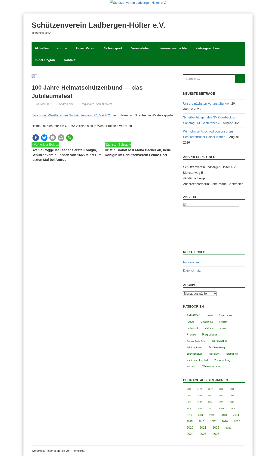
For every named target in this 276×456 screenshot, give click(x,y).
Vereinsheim (231, 354)
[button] (35, 137)
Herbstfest (192, 328)
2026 (216, 434)
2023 (228, 427)
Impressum (191, 262)
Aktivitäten (194, 315)
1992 (210, 396)
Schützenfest (104, 104)
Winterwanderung (211, 366)
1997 (199, 402)
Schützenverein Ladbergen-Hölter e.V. (98, 25)
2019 (237, 421)
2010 (189, 415)
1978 (210, 389)
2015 (190, 421)
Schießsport (113, 48)
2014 (236, 415)
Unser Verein (85, 48)
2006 (199, 409)
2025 (203, 434)
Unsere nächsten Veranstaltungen (206, 103)
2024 (190, 433)
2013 (224, 415)
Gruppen (223, 322)
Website (191, 366)
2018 (225, 421)
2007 (210, 409)
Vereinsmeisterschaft (197, 360)
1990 (199, 396)
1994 (231, 396)
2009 (232, 408)
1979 (221, 389)
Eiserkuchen (225, 315)
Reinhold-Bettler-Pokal (196, 341)
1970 (199, 389)
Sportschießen (194, 353)
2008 (221, 408)
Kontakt (69, 60)
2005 (189, 409)
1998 (210, 402)
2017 (213, 421)
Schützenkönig (217, 347)
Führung (190, 322)
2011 (200, 415)
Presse (191, 334)
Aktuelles (42, 48)
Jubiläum (208, 328)
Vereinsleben (140, 48)
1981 (231, 389)
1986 (189, 395)
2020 (190, 427)
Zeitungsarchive (207, 48)
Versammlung (222, 360)
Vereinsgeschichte (173, 48)
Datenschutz (192, 270)
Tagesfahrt (214, 354)
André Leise (66, 104)
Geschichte (207, 321)
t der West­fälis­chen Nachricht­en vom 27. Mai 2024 (76, 115)
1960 (189, 389)
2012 (212, 415)
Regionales (87, 104)
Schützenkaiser (194, 347)
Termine (61, 48)
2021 (203, 427)
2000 (231, 402)
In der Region (45, 60)
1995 (189, 402)
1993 (221, 395)
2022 (216, 427)
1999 (221, 402)
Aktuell (210, 315)
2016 (201, 421)
